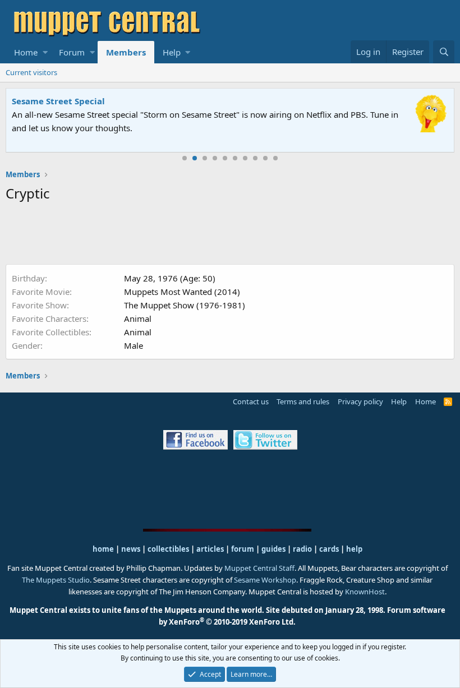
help (354, 549)
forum (242, 549)
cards (329, 549)
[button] (45, 52)
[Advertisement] (230, 235)
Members (126, 52)
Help (172, 52)
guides (273, 549)
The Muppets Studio (56, 580)
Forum (72, 52)
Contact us (251, 401)
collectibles (168, 549)
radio (302, 549)
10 (275, 158)
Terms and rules (303, 401)
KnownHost (365, 592)
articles (211, 549)
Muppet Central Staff (259, 568)
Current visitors (31, 72)
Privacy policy (360, 401)
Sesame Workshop (265, 580)
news (130, 549)
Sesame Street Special (58, 101)
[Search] (443, 51)
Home (26, 52)
